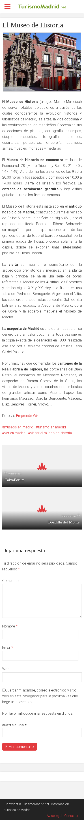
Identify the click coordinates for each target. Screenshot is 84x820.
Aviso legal (54, 816)
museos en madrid (18, 427)
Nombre (9, 626)
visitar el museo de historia (51, 433)
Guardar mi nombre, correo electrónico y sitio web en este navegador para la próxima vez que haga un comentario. (40, 696)
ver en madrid (15, 433)
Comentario (11, 580)
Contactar (71, 816)
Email (7, 647)
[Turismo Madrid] (42, 6)
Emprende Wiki (27, 416)
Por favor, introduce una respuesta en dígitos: (37, 713)
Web (5, 669)
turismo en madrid (52, 427)
